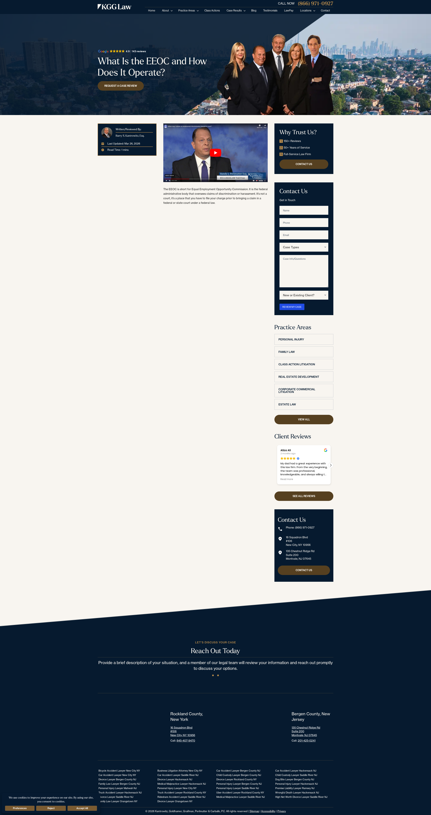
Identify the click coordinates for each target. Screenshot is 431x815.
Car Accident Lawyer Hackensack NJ (295, 770)
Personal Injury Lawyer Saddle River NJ (237, 788)
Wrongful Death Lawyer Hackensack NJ (297, 792)
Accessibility (268, 811)
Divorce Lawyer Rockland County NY (236, 779)
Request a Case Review (120, 85)
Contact (325, 10)
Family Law (286, 352)
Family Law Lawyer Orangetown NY (117, 801)
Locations (305, 10)
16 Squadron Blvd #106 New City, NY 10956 (298, 541)
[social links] (213, 675)
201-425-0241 (307, 740)
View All (304, 419)
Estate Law (287, 404)
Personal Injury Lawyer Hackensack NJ (296, 783)
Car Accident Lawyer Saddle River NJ (177, 775)
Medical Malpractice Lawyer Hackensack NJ (181, 783)
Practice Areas (186, 10)
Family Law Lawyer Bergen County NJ (119, 783)
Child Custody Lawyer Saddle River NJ (296, 775)
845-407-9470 (186, 740)
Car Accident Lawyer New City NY (117, 775)
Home (151, 10)
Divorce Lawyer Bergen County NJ (117, 779)
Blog (253, 10)
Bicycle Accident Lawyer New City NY (119, 770)
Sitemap (254, 811)
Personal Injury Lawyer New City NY (176, 788)
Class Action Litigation (296, 364)
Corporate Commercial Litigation (296, 391)
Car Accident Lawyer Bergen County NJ (238, 770)
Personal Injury (291, 339)
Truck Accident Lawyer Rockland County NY (181, 792)
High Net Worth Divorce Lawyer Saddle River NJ (301, 796)
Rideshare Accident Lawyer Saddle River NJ (181, 796)
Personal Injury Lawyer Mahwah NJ (117, 788)
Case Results (234, 10)
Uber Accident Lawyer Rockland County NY (240, 792)
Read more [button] (286, 479)
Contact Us (304, 164)
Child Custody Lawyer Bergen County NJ (238, 775)
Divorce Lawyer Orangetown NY (174, 801)
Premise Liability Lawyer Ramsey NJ (294, 788)
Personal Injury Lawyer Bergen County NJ (239, 783)
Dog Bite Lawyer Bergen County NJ (294, 779)
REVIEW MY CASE (292, 307)
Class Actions (212, 10)
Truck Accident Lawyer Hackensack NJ (120, 792)
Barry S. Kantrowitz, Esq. (130, 135)
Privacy (281, 811)
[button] (330, 465)
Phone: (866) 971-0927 (300, 527)
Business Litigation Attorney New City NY (179, 770)
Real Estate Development (298, 376)
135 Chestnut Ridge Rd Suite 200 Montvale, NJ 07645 (300, 554)
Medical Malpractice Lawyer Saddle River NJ (240, 796)
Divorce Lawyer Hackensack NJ (174, 779)
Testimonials (270, 10)
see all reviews (304, 496)
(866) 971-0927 (315, 3)
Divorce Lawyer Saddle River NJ (115, 796)
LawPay (288, 10)
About (165, 10)
